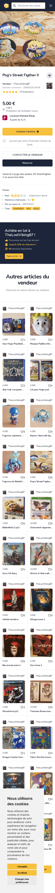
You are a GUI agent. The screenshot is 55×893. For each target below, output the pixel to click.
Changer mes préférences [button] (22, 881)
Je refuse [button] (22, 872)
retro (29, 208)
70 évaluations (27, 91)
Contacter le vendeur (27, 155)
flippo (36, 208)
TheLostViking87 (21, 83)
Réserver (27, 163)
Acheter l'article (25, 131)
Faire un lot (12, 256)
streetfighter (18, 208)
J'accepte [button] (22, 866)
